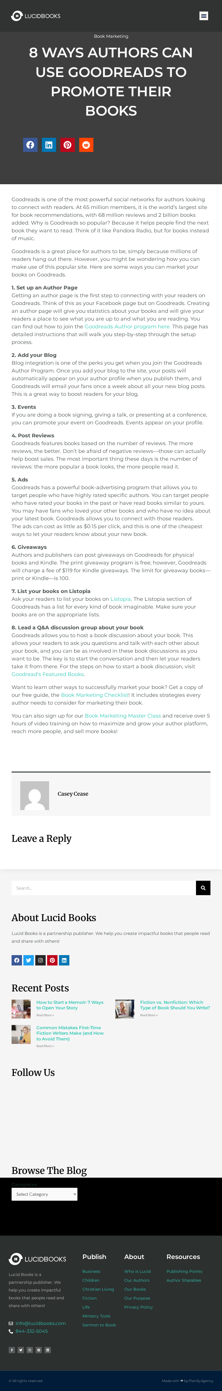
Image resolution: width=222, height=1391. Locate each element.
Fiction (89, 1298)
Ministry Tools (96, 1316)
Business (91, 1271)
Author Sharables (183, 1280)
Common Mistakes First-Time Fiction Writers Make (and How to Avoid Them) (70, 1033)
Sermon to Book (99, 1325)
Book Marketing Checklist (94, 695)
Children (90, 1280)
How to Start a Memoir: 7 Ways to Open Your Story (69, 1005)
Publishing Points (184, 1271)
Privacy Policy (138, 1307)
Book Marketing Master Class (123, 716)
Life (86, 1307)
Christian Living (98, 1289)
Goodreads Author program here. (128, 326)
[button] (203, 16)
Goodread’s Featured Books (48, 674)
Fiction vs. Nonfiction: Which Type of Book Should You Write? (175, 1005)
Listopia (120, 599)
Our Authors (136, 1280)
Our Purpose (137, 1298)
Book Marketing (111, 36)
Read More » (45, 1015)
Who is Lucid (137, 1271)
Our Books (135, 1289)
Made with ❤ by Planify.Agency (187, 1381)
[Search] (203, 888)
